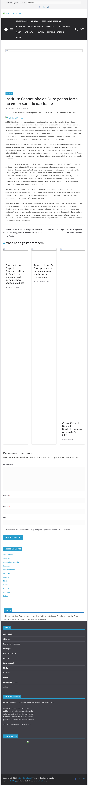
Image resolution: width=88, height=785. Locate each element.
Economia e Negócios (51, 21)
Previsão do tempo (55, 32)
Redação (25, 108)
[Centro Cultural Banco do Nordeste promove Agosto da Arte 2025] (72, 250)
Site (4, 517)
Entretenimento (35, 26)
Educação (20, 26)
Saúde (18, 37)
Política (40, 32)
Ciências (34, 21)
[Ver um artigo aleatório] (82, 29)
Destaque (9, 93)
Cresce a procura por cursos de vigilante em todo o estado (64, 231)
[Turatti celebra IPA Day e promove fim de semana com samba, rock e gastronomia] (44, 250)
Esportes (50, 26)
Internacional (64, 26)
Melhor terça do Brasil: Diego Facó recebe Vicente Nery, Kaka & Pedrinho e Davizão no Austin (24, 232)
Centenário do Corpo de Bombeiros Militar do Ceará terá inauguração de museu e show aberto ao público (15, 274)
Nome (6, 495)
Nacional (29, 32)
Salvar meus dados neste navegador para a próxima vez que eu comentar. (38, 530)
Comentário (9, 464)
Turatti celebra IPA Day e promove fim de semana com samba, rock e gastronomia (44, 271)
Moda (18, 32)
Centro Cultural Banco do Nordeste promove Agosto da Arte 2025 (72, 429)
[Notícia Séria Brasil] (6, 29)
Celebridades (22, 21)
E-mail (6, 506)
